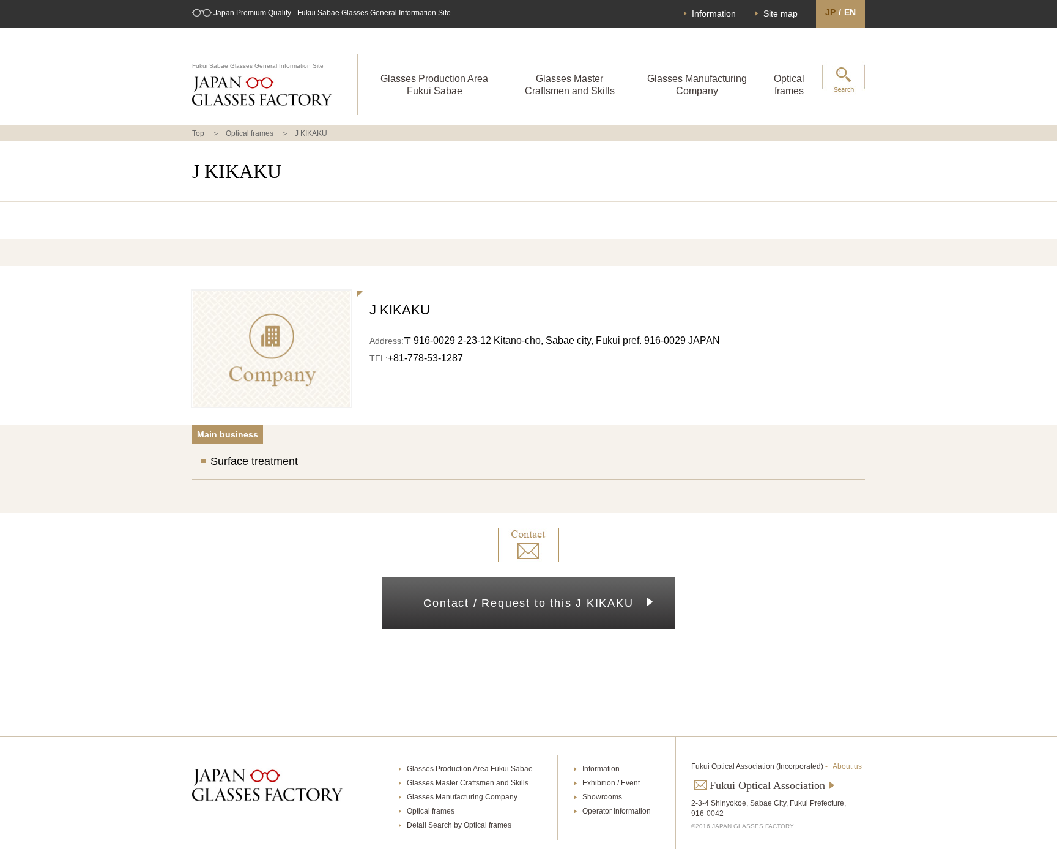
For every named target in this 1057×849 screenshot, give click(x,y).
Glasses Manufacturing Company (697, 84)
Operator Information (616, 811)
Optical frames (789, 84)
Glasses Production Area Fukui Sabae (434, 84)
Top (198, 133)
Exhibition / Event (611, 783)
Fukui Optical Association (767, 785)
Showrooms (602, 797)
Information (714, 13)
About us (847, 766)
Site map (780, 13)
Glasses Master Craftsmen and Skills (570, 84)
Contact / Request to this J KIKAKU (528, 603)
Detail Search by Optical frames (459, 825)
